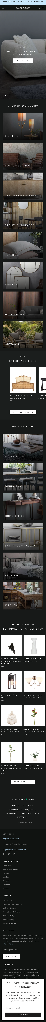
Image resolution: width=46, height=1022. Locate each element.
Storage (6, 881)
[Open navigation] (3, 8)
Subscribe (23, 1015)
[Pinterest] (14, 853)
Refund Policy (8, 920)
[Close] (42, 981)
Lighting (6, 873)
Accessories (7, 866)
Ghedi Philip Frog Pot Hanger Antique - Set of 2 (11, 661)
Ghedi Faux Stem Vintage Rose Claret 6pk (34, 732)
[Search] (39, 8)
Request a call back (11, 839)
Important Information (12, 904)
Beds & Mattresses (10, 869)
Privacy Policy (8, 916)
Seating (6, 877)
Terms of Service (9, 923)
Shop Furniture (23, 58)
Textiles (6, 889)
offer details (29, 1001)
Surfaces (6, 885)
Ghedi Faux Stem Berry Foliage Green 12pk (11, 768)
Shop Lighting (23, 65)
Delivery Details (9, 908)
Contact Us (7, 900)
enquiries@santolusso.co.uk (14, 850)
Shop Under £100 (23, 782)
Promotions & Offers (11, 912)
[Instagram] (9, 853)
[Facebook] (3, 853)
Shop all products (23, 412)
